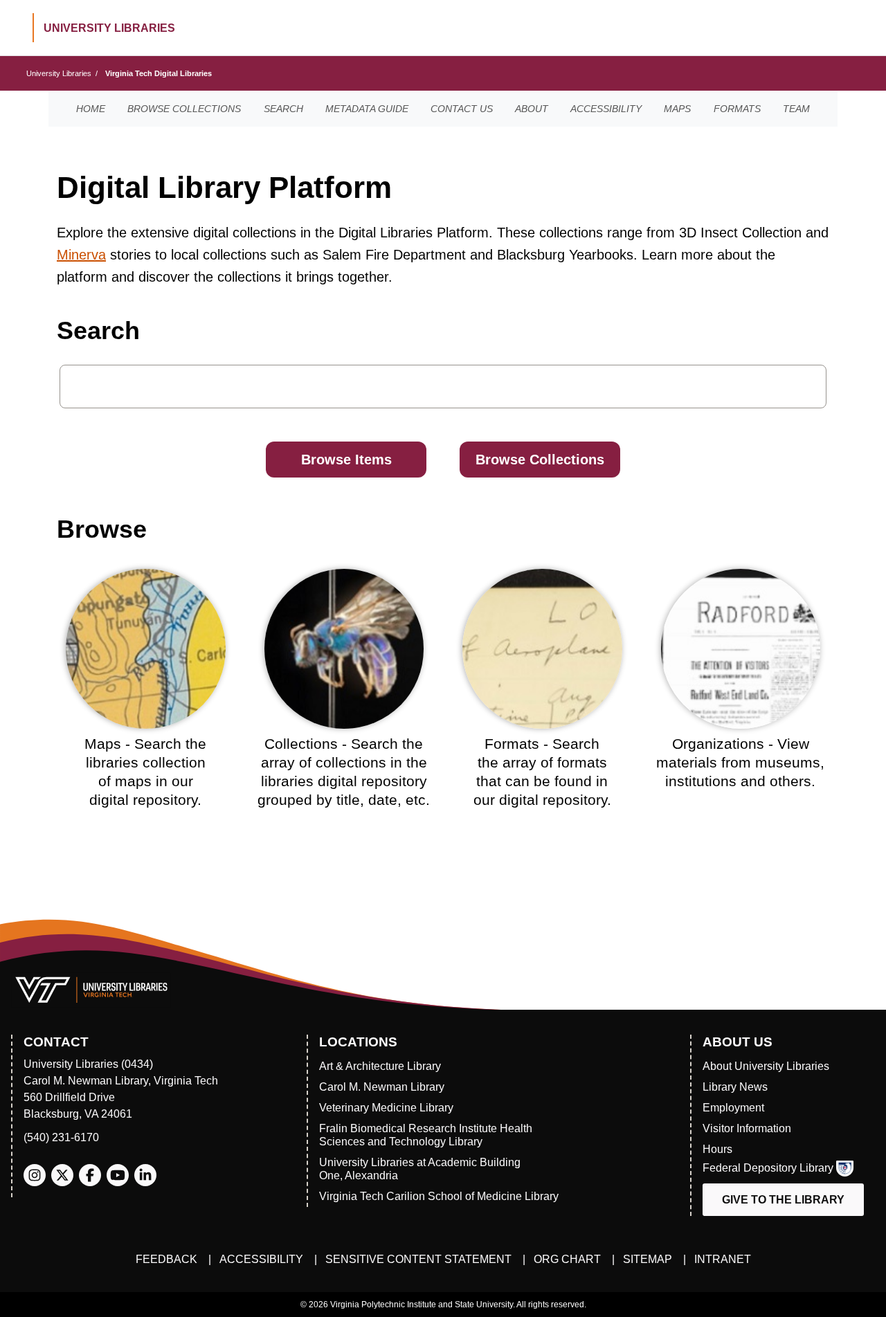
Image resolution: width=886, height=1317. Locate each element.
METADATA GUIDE (366, 108)
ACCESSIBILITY (606, 108)
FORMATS (737, 108)
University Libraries (58, 73)
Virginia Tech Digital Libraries (158, 73)
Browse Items (346, 459)
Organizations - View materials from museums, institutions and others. (740, 763)
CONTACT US (462, 108)
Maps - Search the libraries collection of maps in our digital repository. (145, 772)
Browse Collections (540, 459)
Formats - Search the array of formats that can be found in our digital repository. (542, 772)
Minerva (81, 254)
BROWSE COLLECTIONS (184, 108)
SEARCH (283, 108)
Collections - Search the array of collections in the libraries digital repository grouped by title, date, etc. (343, 772)
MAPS (677, 108)
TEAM (796, 108)
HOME (90, 108)
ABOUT (531, 108)
